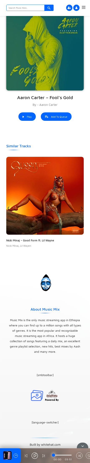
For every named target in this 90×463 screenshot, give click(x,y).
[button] (82, 208)
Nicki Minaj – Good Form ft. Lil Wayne (30, 240)
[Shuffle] (79, 456)
